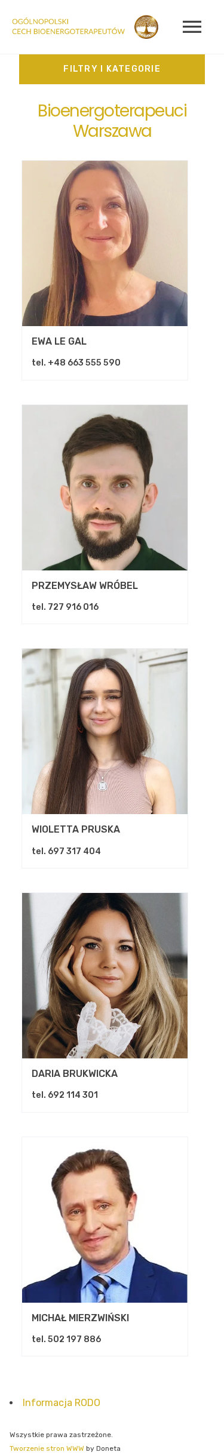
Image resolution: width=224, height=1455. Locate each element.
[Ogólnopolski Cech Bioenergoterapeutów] (85, 27)
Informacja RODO (61, 1402)
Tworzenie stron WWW (47, 1448)
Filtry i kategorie (112, 69)
